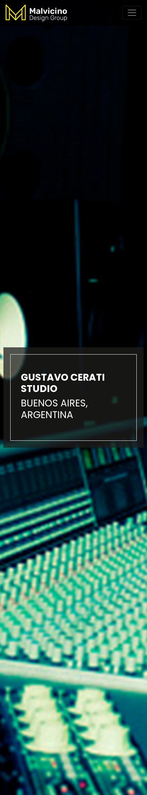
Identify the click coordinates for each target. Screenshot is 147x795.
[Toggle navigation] (132, 13)
